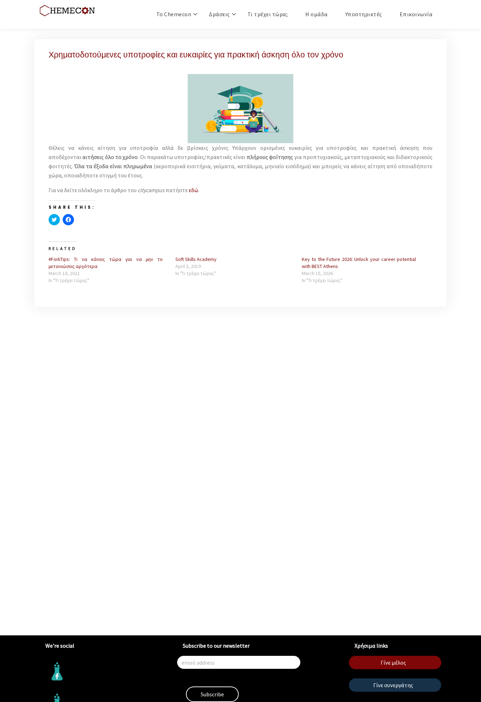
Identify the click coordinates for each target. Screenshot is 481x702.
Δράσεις (219, 14)
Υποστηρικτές (363, 14)
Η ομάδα (316, 14)
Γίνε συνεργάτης (393, 685)
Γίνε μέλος (393, 662)
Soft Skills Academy (196, 259)
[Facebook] (103, 671)
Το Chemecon (174, 14)
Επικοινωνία (416, 14)
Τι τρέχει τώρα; (268, 14)
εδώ (193, 190)
